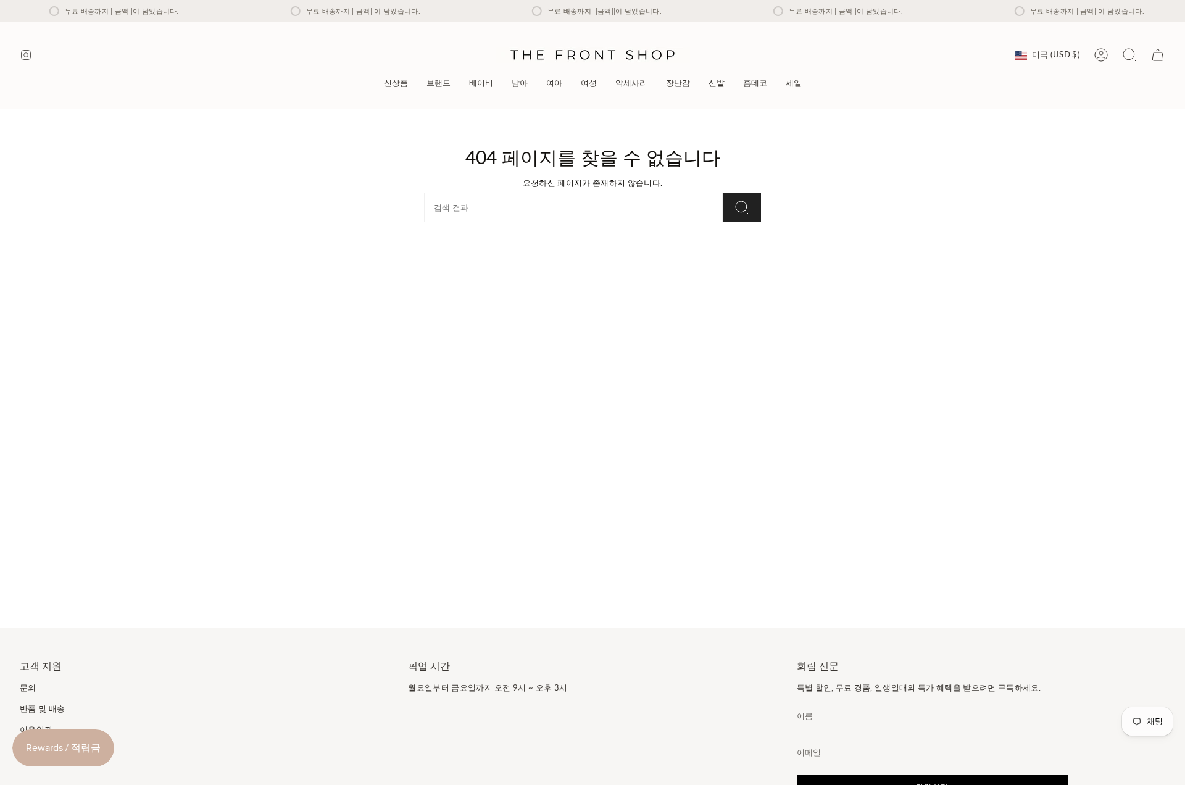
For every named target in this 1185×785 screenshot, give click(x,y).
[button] (438, 83)
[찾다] (742, 207)
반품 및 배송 (42, 708)
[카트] (1158, 54)
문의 (28, 687)
